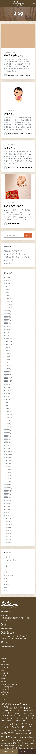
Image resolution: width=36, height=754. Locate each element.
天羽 (5, 569)
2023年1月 (7, 408)
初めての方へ (5, 664)
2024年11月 (8, 341)
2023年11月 (8, 378)
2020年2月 (8, 515)
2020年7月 (8, 500)
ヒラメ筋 (7, 263)
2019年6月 (7, 540)
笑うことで (9, 147)
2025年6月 (8, 320)
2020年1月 (7, 518)
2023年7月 (8, 390)
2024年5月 (8, 360)
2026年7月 (8, 280)
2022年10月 (8, 418)
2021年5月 (7, 470)
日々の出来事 (8, 575)
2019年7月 (7, 537)
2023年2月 (8, 405)
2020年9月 (8, 494)
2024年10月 (8, 344)
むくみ (28, 708)
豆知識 (6, 584)
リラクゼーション (20, 724)
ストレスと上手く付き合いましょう (16, 254)
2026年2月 (8, 295)
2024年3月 (8, 366)
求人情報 (4, 681)
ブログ (3, 678)
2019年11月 (8, 524)
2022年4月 (8, 436)
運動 (28, 748)
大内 (5, 563)
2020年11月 (8, 488)
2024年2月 (8, 369)
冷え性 (14, 730)
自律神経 (16, 748)
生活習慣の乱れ (7, 743)
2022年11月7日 (10, 110)
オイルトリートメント (16, 711)
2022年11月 (8, 415)
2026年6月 (8, 283)
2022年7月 (8, 427)
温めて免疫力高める (14, 206)
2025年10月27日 (10, 52)
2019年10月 (8, 527)
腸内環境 (8, 748)
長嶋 (5, 587)
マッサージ (19, 720)
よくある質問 (5, 673)
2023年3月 (8, 402)
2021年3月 (7, 476)
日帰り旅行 (19, 733)
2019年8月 (7, 534)
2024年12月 (8, 338)
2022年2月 (8, 442)
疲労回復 (17, 743)
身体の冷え (9, 114)
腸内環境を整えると (14, 55)
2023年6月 (8, 393)
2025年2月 (8, 332)
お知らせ (7, 557)
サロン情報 (4, 676)
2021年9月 (7, 457)
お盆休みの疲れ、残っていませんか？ (16, 257)
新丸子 (9, 733)
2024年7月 (8, 353)
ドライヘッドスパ (26, 715)
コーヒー (22, 713)
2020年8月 (8, 497)
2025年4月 (8, 326)
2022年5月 (8, 433)
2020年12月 (8, 485)
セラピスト (13, 715)
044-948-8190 (27, 752)
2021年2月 (7, 479)
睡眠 (8, 745)
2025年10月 (8, 308)
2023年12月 (8, 375)
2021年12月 (8, 448)
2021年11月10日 (10, 144)
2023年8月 (8, 387)
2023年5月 (8, 396)
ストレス (28, 713)
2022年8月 (8, 424)
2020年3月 (8, 512)
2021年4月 (7, 472)
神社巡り (23, 746)
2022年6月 (8, 430)
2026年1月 (7, 298)
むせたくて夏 (8, 260)
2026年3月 (8, 292)
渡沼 (5, 578)
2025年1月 (7, 335)
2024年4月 (8, 363)
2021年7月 (7, 463)
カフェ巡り (15, 713)
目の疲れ (26, 743)
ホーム (3, 661)
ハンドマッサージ (8, 718)
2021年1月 (7, 482)
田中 (5, 581)
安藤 (5, 572)
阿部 (5, 590)
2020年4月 (8, 509)
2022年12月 (8, 411)
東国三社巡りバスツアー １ (13, 251)
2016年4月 (7, 543)
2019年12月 (8, 521)
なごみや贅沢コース (16, 708)
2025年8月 (8, 314)
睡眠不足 (14, 745)
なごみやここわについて (12, 560)
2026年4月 (8, 289)
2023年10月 (8, 381)
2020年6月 (8, 503)
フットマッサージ (22, 718)
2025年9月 (8, 311)
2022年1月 (7, 445)
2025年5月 (8, 323)
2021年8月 (7, 460)
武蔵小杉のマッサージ (19, 737)
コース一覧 (4, 667)
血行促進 (23, 748)
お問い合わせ (5, 692)
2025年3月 (8, 329)
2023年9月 (8, 384)
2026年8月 (8, 277)
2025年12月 (8, 302)
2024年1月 (7, 372)
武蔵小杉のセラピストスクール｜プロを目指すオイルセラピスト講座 (9, 687)
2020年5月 (8, 506)
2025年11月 (8, 305)
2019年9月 (7, 530)
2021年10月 (8, 454)
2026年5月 (8, 286)
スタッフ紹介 (5, 670)
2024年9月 (8, 347)
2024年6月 (8, 357)
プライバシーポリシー (7, 695)
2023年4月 (8, 399)
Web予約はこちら (9, 752)
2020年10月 (8, 491)
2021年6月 (7, 466)
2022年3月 (8, 439)
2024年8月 (8, 350)
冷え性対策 (22, 730)
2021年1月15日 (10, 203)
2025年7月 (8, 317)
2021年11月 (8, 451)
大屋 (5, 566)
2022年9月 (8, 421)
